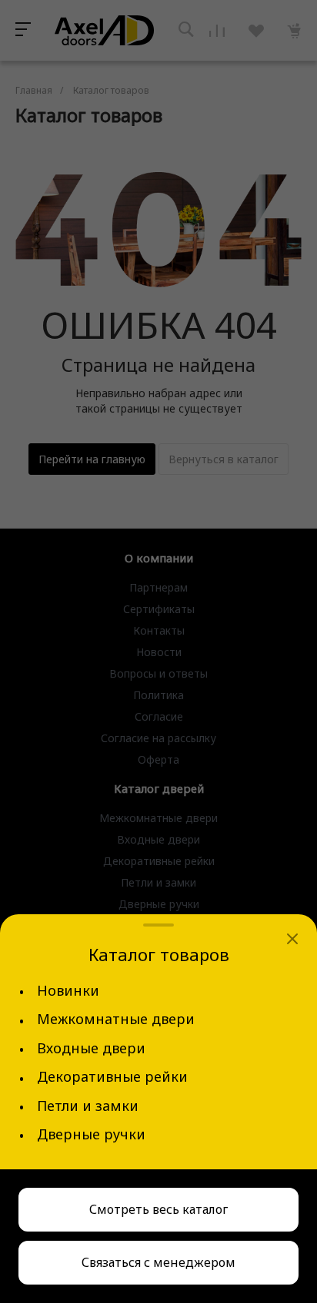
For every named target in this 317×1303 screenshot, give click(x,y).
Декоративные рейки (112, 1077)
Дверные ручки (91, 1134)
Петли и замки (87, 1106)
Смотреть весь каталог (158, 1209)
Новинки (68, 991)
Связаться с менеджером (158, 1262)
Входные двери (91, 1048)
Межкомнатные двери (116, 1019)
